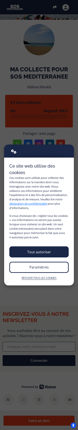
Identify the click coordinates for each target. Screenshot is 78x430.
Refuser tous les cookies (39, 278)
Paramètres (39, 267)
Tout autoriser (39, 252)
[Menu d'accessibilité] (73, 425)
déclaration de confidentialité (28, 204)
